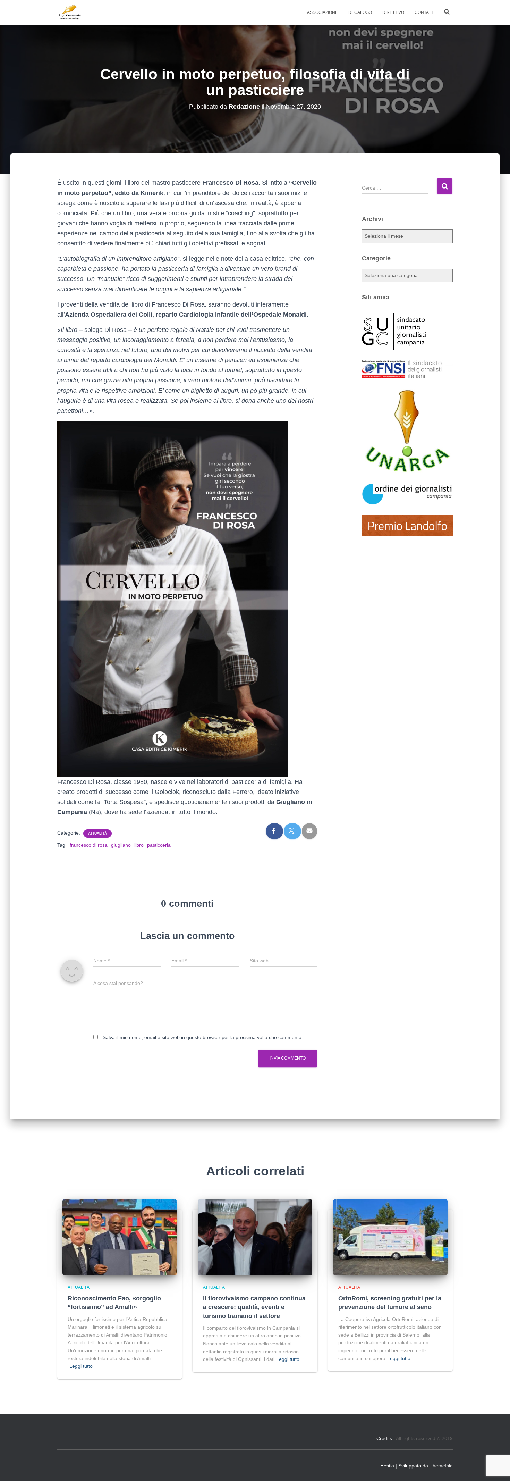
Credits (384, 1438)
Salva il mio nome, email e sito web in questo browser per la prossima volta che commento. (203, 1037)
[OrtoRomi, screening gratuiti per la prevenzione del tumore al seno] (390, 1236)
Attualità (97, 833)
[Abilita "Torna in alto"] (496, 1467)
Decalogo (360, 12)
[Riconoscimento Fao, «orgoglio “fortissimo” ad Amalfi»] (119, 1236)
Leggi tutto (81, 1366)
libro (139, 845)
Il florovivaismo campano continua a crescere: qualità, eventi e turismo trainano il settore (254, 1307)
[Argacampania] (69, 12)
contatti (424, 12)
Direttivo (393, 12)
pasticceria (159, 845)
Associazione (322, 12)
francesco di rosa (89, 845)
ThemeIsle (441, 1466)
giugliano (121, 845)
